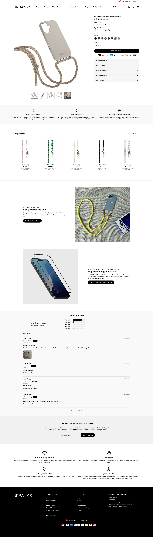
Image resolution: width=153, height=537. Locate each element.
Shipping (103, 24)
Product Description (101, 60)
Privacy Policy (49, 512)
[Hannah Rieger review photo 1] (27, 354)
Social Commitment (101, 70)
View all (134, 133)
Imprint (79, 510)
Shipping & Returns (101, 75)
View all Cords (32, 220)
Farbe (96, 35)
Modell (96, 42)
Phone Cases (57, 7)
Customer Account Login (83, 507)
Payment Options (100, 80)
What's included (100, 65)
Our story (48, 498)
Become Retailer (81, 505)
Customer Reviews (50, 503)
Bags (87, 7)
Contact (79, 500)
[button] (98, 19)
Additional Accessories (101, 7)
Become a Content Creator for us (85, 503)
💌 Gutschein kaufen (51, 515)
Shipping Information (51, 507)
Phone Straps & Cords (73, 7)
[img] (27, 338)
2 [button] (74, 410)
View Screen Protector (101, 282)
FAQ (78, 498)
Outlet (115, 7)
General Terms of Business (52, 510)
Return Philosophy (50, 505)
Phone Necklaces (42, 7)
